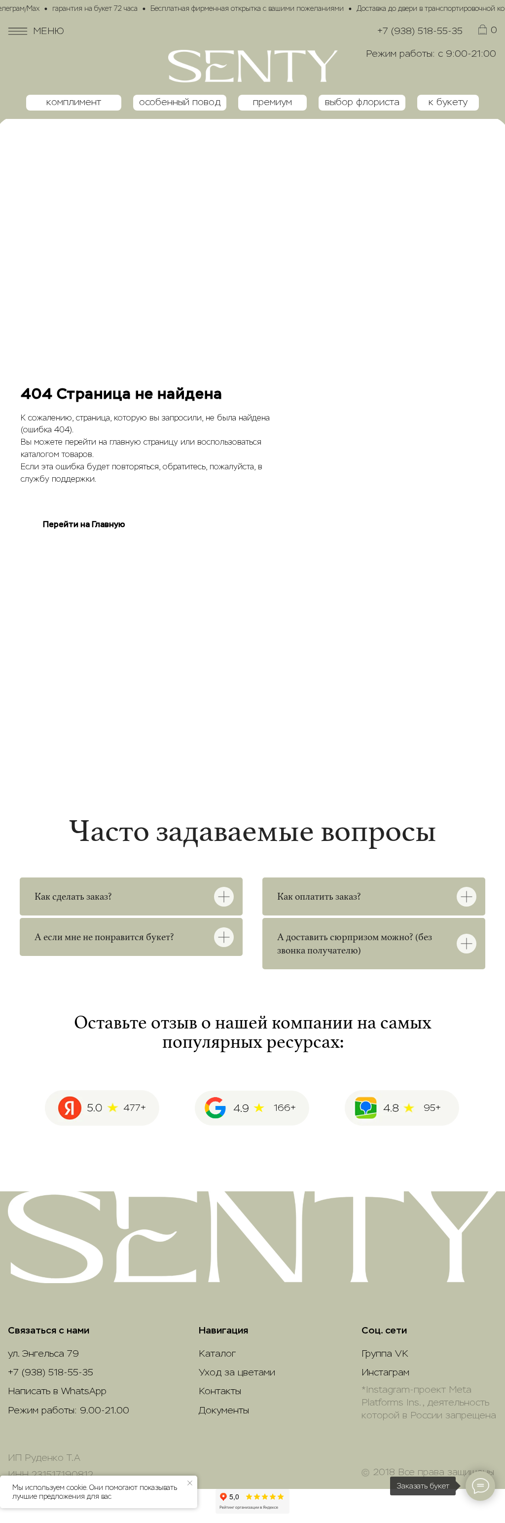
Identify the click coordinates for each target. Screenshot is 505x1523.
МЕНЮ (48, 31)
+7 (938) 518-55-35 (420, 31)
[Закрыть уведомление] (190, 1483)
